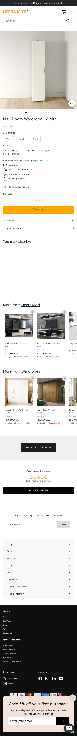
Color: (9, 133)
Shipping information (13, 228)
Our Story (7, 617)
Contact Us (7, 633)
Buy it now (38, 209)
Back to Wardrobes (41, 447)
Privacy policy (8, 645)
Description (8, 220)
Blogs (5, 625)
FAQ (4, 629)
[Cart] (64, 11)
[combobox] (38, 21)
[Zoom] (71, 103)
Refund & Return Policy (12, 662)
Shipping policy (9, 649)
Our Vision (7, 621)
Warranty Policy (9, 653)
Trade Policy (8, 657)
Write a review (38, 490)
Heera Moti (8, 126)
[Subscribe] (62, 721)
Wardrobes (30, 371)
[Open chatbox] (69, 728)
